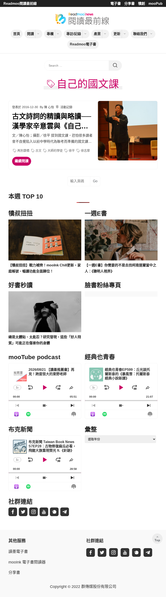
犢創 (141, 3)
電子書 (115, 3)
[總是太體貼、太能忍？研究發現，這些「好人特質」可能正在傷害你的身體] (44, 311)
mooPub (155, 3)
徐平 (72, 150)
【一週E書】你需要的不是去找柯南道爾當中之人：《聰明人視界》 (120, 268)
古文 (38, 150)
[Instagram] (33, 511)
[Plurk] (54, 511)
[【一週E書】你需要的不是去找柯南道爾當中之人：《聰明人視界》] (121, 240)
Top (157, 540)
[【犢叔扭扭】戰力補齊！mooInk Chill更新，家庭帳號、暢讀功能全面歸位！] (44, 240)
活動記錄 (66, 107)
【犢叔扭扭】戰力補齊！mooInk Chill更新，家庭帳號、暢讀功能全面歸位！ (44, 268)
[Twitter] (23, 511)
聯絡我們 (140, 34)
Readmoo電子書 (83, 44)
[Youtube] (44, 511)
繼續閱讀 (22, 161)
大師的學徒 (55, 150)
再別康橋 (23, 150)
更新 (116, 34)
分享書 (129, 3)
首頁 (16, 34)
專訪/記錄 (73, 34)
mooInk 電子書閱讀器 (27, 562)
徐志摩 (85, 150)
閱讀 (30, 34)
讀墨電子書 (18, 551)
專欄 (50, 34)
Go (95, 181)
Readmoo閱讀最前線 (20, 3)
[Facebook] (12, 511)
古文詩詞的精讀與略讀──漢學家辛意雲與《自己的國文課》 (51, 121)
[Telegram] (64, 511)
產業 (97, 34)
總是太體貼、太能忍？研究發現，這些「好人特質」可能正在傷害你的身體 (44, 340)
